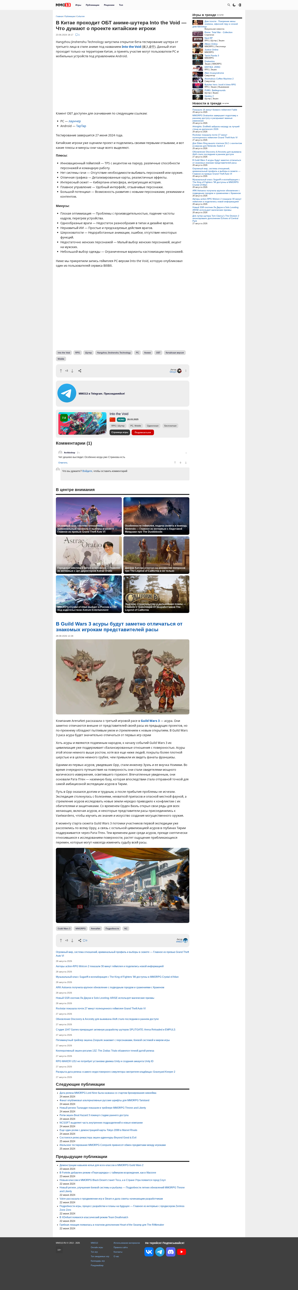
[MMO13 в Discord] (170, 1252)
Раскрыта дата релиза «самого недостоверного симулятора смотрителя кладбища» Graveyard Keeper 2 (115, 1071)
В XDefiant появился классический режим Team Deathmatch (94, 1217)
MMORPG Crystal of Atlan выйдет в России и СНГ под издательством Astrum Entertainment (87, 608)
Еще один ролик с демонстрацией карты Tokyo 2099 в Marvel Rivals (98, 1130)
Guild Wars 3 (150, 721)
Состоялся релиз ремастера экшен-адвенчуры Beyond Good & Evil (98, 1137)
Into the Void (131, 47)
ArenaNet (95, 928)
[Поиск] (229, 5)
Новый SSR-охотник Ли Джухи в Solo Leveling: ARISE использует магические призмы (105, 998)
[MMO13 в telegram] (96, 401)
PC (137, 352)
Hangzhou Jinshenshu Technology (114, 352)
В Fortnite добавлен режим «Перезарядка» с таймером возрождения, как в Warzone (108, 1172)
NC (125, 928)
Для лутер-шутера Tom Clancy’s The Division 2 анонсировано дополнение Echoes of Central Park (215, 218)
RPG (77, 352)
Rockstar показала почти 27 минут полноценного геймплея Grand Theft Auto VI (101, 1008)
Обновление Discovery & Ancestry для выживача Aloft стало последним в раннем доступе (107, 1019)
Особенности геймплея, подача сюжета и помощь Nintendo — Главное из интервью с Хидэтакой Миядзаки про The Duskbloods (156, 528)
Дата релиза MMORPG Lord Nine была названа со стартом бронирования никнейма (108, 1093)
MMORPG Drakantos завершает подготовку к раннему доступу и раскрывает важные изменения (215, 118)
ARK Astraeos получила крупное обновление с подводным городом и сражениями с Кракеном (110, 987)
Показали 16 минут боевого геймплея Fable (214, 109)
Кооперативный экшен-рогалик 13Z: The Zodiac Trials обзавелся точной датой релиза (105, 1050)
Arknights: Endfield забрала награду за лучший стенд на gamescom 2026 (215, 127)
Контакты (118, 1252)
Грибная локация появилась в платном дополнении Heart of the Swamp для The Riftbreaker (112, 1224)
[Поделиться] (79, 370)
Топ (121, 5)
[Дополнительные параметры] (186, 371)
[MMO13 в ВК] (149, 1252)
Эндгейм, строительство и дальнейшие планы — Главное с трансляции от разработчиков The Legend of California (155, 607)
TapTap (81, 126)
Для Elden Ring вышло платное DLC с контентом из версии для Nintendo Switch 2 (217, 144)
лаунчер (75, 121)
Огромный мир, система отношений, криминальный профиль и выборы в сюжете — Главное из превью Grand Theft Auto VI (87, 528)
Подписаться (143, 432)
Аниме (147, 352)
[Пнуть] (72, 370)
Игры (78, 5)
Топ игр (94, 1252)
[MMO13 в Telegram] (160, 1252)
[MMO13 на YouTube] (181, 1252)
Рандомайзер (97, 1265)
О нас (116, 1256)
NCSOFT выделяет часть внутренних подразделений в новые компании (101, 1122)
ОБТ (158, 352)
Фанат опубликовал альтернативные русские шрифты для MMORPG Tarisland (104, 1100)
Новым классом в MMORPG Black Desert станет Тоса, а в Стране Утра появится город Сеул (113, 1180)
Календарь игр (98, 1261)
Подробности (112, 928)
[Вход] (239, 5)
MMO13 (94, 1243)
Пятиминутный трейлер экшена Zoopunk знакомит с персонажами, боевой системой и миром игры (113, 1040)
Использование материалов (127, 1243)
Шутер (88, 352)
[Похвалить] (60, 370)
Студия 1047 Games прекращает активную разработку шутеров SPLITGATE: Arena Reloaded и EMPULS (115, 1029)
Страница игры (119, 432)
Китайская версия (175, 352)
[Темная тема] (234, 5)
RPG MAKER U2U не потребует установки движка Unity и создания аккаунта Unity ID (105, 1061)
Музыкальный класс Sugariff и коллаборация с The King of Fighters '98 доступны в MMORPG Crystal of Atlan (117, 977)
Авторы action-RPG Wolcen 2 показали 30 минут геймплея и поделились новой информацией (110, 966)
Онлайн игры (97, 1247)
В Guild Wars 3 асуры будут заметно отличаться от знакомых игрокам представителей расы (216, 161)
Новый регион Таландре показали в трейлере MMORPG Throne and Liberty (103, 1107)
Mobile (61, 359)
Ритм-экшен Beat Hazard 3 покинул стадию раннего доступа (94, 1115)
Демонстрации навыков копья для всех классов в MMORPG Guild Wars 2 (101, 1165)
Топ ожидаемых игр (100, 1256)
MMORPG (81, 928)
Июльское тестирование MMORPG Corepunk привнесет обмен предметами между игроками (113, 1145)
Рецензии (109, 5)
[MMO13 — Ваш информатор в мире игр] (63, 5)
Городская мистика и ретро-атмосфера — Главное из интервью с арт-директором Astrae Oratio (88, 569)
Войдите (87, 471)
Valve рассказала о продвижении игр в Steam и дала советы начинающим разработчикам (111, 1198)
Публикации (92, 5)
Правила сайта (121, 1247)
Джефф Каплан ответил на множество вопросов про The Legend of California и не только (155, 569)
